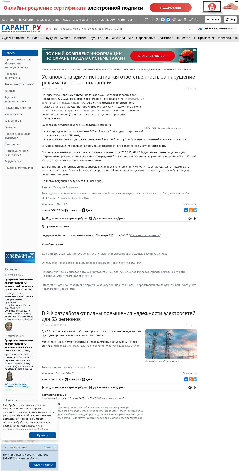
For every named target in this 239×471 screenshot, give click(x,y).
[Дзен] (163, 19)
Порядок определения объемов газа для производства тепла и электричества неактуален (92, 414)
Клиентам (125, 20)
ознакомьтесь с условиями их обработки (25, 429)
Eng (233, 19)
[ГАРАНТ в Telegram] (174, 20)
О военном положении (94, 110)
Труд (92, 38)
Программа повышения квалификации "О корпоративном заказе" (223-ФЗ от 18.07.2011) (19, 345)
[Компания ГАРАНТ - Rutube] (191, 20)
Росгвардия (63, 197)
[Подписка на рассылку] (147, 20)
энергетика (55, 367)
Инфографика (13, 114)
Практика (79, 38)
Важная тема (13, 121)
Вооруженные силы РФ (176, 193)
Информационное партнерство (16, 152)
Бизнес (65, 38)
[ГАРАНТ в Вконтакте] (158, 20)
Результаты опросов (18, 108)
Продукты (43, 20)
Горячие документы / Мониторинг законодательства (18, 63)
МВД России (48, 197)
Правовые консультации (13, 76)
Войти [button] (215, 19)
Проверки (224, 38)
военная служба (101, 193)
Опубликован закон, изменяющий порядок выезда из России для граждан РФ (91, 263)
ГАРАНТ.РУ (61, 204)
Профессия (206, 38)
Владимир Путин (81, 197)
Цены (56, 20)
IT (194, 38)
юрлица (68, 367)
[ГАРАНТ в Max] (168, 19)
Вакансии (26, 20)
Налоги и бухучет (44, 38)
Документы (12, 144)
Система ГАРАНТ (65, 373)
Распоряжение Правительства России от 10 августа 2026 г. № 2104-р (95, 345)
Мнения (10, 91)
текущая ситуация (122, 193)
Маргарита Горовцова (65, 187)
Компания (9, 20)
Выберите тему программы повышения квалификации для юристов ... (17, 386)
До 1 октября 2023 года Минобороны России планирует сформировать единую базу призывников (104, 253)
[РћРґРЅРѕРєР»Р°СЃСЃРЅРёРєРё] (191, 210)
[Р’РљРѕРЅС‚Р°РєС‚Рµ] (186, 210)
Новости (10, 53)
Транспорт (165, 38)
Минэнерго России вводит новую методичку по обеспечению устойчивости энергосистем (92, 410)
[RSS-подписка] (196, 20)
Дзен (89, 210)
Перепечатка (189, 204)
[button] (216, 29)
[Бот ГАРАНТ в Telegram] (179, 20)
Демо (66, 20)
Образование (145, 38)
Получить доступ (42, 465)
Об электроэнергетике (110, 398)
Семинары (80, 20)
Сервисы (10, 127)
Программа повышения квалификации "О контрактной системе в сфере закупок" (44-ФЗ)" (19, 284)
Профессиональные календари (17, 136)
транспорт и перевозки (147, 193)
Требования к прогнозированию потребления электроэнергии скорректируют (86, 407)
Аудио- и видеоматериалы (16, 99)
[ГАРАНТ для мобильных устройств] (152, 20)
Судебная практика (16, 38)
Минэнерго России (85, 367)
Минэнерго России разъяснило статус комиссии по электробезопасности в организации (92, 417)
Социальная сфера (111, 38)
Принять (42, 435)
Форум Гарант (13, 161)
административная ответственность (69, 193)
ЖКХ (130, 38)
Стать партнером (102, 20)
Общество (183, 38)
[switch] (48, 29)
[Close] (55, 447)
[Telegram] (195, 210)
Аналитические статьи (19, 84)
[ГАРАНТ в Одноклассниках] (185, 20)
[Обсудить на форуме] (190, 218)
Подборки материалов (19, 167)
